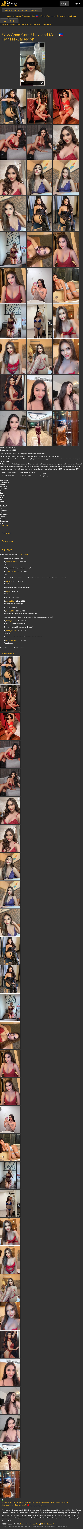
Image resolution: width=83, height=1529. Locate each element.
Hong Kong (4, 525)
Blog (14, 1502)
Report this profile (8, 653)
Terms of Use (24, 1524)
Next (12, 21)
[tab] (41, 533)
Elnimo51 (9, 581)
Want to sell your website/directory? (14, 1505)
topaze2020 (10, 601)
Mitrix (8, 591)
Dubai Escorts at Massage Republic (9, 4)
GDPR (43, 1524)
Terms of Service (56, 1526)
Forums (4, 1502)
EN (62, 3)
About (10, 1502)
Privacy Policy (35, 1524)
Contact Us (50, 1524)
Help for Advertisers (42, 1502)
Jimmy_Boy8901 (12, 571)
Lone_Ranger (11, 621)
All (5, 21)
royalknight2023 (11, 562)
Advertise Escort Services (26, 1502)
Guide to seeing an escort (59, 1502)
